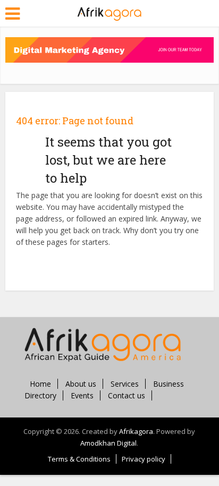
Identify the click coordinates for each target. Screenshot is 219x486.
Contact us (126, 395)
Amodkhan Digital (108, 443)
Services (125, 384)
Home (40, 384)
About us (80, 384)
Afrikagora (136, 431)
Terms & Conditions (79, 459)
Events (82, 395)
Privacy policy (143, 459)
